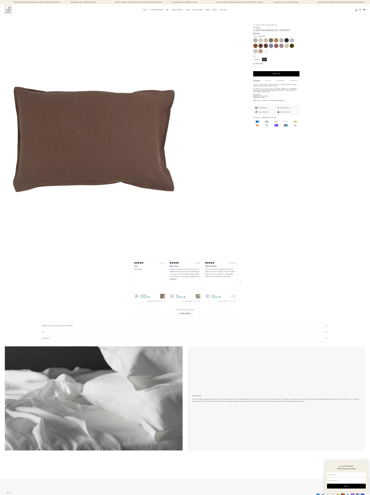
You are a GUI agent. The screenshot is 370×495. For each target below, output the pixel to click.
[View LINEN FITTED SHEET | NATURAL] (162, 296)
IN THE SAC (256, 28)
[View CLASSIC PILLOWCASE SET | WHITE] (233, 296)
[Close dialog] (365, 462)
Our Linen (268, 80)
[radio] (255, 40)
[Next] (240, 282)
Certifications (294, 80)
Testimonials (45, 338)
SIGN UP (346, 486)
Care (43, 332)
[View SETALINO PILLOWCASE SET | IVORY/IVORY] (198, 296)
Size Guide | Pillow (258, 63)
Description (256, 80)
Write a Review (187, 314)
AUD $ (8, 492)
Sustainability (280, 80)
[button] (265, 25)
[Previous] (129, 282)
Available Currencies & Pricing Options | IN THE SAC (57, 325)
